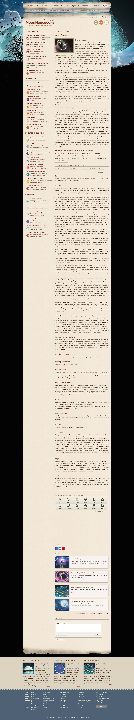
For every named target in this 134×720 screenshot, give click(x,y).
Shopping (34, 707)
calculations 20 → (103, 613)
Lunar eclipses (31, 157)
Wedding (33, 709)
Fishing (27, 707)
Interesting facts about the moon (36, 218)
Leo (94, 502)
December (63, 702)
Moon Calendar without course (36, 171)
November (63, 700)
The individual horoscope (34, 89)
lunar (48, 702)
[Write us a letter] (106, 22)
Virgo (102, 502)
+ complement (93, 17)
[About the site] (101, 22)
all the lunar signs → (100, 511)
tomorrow (36, 35)
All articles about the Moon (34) (36, 232)
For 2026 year (71, 6)
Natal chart (46, 694)
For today (44, 6)
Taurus (68, 502)
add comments (61, 635)
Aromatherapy (35, 705)
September (63, 696)
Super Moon (81, 705)
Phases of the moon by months (36, 144)
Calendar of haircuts (33, 56)
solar (37, 157)
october (43, 42)
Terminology (99, 702)
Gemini (77, 502)
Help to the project (101, 706)
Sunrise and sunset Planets (35, 178)
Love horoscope (31, 110)
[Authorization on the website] (96, 22)
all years (38, 49)
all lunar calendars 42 (81, 613)
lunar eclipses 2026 (94, 10)
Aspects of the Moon (84, 702)
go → (48, 686)
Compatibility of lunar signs (35, 164)
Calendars (30, 6)
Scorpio (68, 508)
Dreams (33, 694)
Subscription (99, 700)
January (62, 704)
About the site (99, 694)
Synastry (45, 707)
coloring (44, 56)
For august (58, 6)
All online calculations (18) (35, 185)
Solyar (44, 702)
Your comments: (60, 623)
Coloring (27, 696)
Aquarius (94, 508)
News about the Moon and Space (36, 225)
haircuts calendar (40, 10)
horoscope (49, 10)
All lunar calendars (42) (34, 70)
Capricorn (85, 508)
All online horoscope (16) (34, 124)
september (37, 42)
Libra (60, 508)
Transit (45, 696)
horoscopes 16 (92, 613)
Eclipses (80, 698)
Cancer (85, 502)
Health (26, 698)
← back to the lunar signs (62, 31)
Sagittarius (77, 508)
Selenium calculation (49, 700)
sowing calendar (30, 10)
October (62, 698)
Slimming (27, 700)
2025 (34, 49)
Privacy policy (100, 704)
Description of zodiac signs (35, 212)
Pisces (102, 508)
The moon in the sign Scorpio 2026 (92, 168)
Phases (96, 6)
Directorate (46, 705)
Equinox (80, 707)
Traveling (34, 711)
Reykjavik (105, 17)
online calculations (70, 10)
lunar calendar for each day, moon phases (39, 25)
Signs (105, 6)
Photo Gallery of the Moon (34, 198)
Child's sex (34, 696)
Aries (60, 502)
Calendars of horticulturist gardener (37, 63)
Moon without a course (84, 700)
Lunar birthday (31, 117)
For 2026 (29, 49)
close (98, 635)
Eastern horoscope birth (34, 82)
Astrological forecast (33, 96)
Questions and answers (102, 698)
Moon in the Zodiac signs (34, 150)
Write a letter (99, 696)
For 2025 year (64, 707)
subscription (83, 17)
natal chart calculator (58, 10)
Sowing (27, 705)
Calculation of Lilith (48, 698)
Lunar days (85, 6)
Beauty (26, 702)
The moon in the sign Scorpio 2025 (66, 168)
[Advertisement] (82, 528)
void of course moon (82, 10)
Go (102, 563)
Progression (46, 704)
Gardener (27, 704)
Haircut (27, 694)
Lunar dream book (32, 205)
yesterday (42, 35)
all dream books (43, 205)
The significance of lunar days (36, 137)
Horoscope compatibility (34, 103)
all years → (100, 172)
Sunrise (80, 704)
